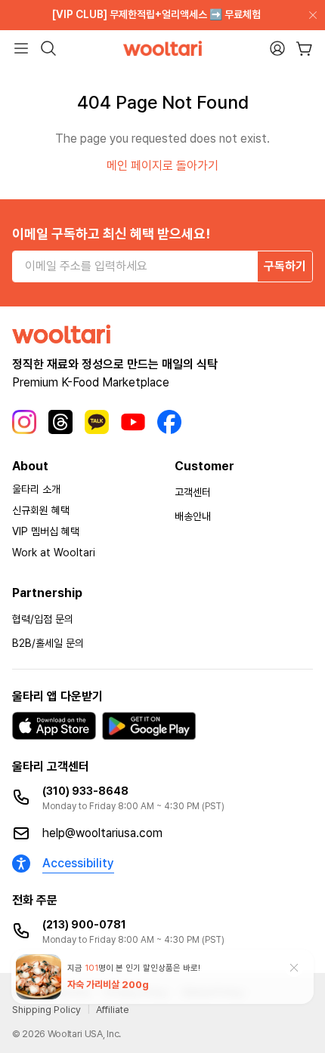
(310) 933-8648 (85, 791)
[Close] (310, 15)
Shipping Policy (46, 1009)
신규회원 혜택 (41, 510)
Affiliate (112, 1009)
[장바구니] (304, 48)
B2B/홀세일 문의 (48, 643)
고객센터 (193, 492)
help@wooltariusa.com (102, 833)
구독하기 (285, 266)
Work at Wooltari (53, 553)
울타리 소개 (36, 489)
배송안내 (193, 516)
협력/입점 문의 (42, 619)
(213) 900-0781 (84, 925)
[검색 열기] (48, 48)
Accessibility (78, 863)
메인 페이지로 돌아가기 (162, 166)
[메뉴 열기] (21, 48)
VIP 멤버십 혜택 (45, 531)
